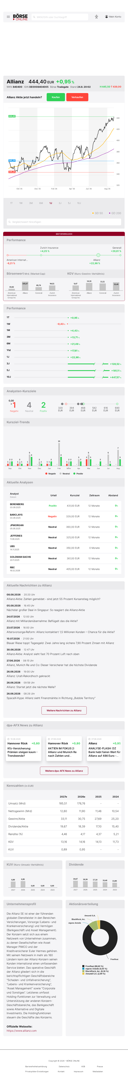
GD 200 (116, 213)
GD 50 (99, 213)
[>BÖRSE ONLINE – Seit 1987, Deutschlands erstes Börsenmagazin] (20, 17)
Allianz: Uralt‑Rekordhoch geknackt (28, 676)
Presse (100, 1066)
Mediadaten (98, 1071)
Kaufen (56, 97)
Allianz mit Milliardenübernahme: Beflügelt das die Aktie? (42, 621)
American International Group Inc (17, 259)
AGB (83, 1066)
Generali (116, 247)
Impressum (78, 1071)
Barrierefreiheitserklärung (36, 1066)
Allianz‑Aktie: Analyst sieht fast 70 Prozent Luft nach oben (43, 654)
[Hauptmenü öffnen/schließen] (8, 17)
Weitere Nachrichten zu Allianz (64, 710)
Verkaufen (77, 97)
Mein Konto (115, 16)
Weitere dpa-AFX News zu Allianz (64, 770)
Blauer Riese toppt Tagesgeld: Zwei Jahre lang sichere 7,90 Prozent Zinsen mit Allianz (60, 643)
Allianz (96, 259)
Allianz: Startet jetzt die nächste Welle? (31, 687)
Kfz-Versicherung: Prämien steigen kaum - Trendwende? (23, 752)
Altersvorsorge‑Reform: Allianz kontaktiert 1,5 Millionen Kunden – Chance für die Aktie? (61, 632)
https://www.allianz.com (22, 1030)
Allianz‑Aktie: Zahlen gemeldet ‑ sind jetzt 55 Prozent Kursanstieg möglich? (53, 599)
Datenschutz (64, 1066)
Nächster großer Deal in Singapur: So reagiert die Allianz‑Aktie (46, 610)
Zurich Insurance (49, 247)
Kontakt (61, 1071)
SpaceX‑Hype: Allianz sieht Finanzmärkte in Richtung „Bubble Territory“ (51, 698)
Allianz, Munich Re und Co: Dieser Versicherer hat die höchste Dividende (52, 665)
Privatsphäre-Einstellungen (36, 1071)
